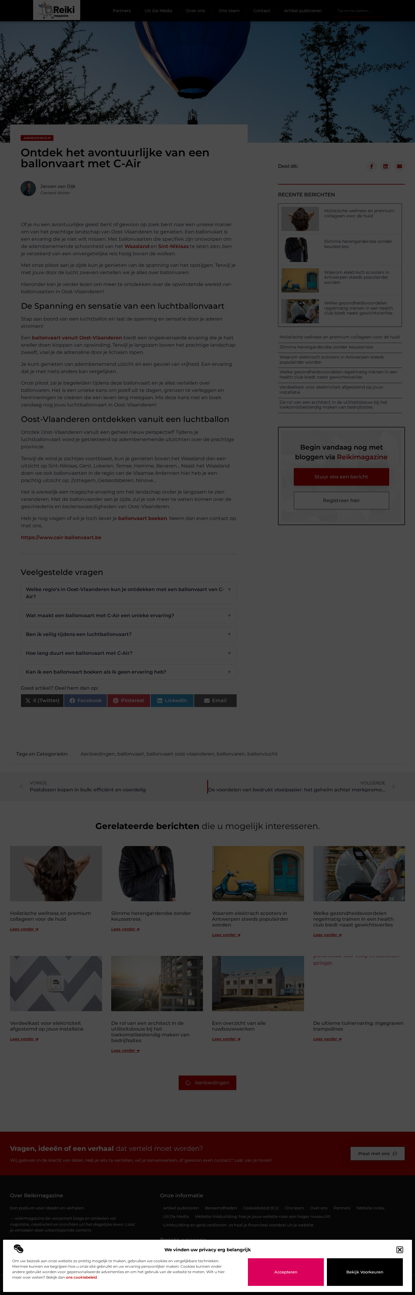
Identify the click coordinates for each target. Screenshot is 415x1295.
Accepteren (285, 1272)
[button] (400, 1250)
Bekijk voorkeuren (364, 1272)
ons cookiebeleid (81, 1277)
